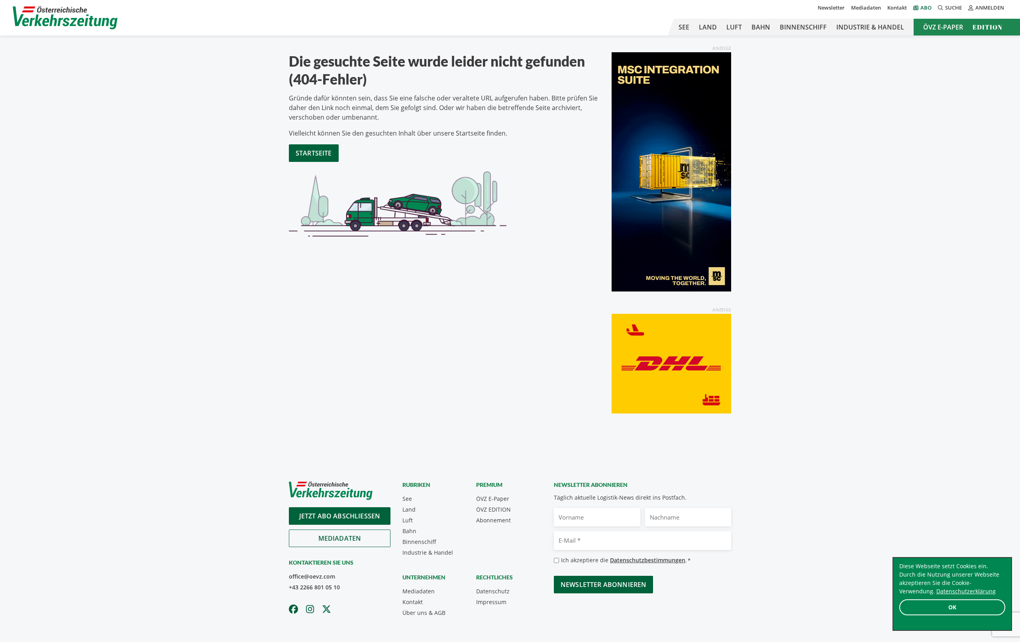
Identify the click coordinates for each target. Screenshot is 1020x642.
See (684, 27)
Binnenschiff (803, 27)
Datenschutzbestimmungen (647, 560)
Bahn (760, 27)
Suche (953, 7)
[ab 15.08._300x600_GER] (671, 171)
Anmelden (989, 7)
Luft (734, 27)
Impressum (491, 602)
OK (952, 607)
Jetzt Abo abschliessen (340, 516)
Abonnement (493, 520)
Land (708, 27)
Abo (926, 7)
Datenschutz (493, 591)
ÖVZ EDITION (493, 509)
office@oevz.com (312, 576)
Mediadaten (866, 7)
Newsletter (831, 7)
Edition (987, 27)
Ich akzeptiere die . (625, 560)
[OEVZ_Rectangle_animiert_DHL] (671, 362)
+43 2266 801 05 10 (314, 587)
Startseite (314, 153)
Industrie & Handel (870, 27)
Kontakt (897, 7)
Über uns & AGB (423, 612)
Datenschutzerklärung (966, 591)
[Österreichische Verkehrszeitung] (65, 18)
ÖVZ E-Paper (943, 27)
